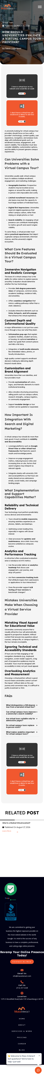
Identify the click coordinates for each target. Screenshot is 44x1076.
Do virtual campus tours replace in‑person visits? (20, 726)
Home (22, 1019)
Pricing (22, 1037)
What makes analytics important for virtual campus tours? (20, 733)
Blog (22, 1050)
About (22, 1025)
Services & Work (22, 1031)
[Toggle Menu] (40, 7)
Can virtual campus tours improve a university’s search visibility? (21, 713)
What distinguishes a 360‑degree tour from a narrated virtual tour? (20, 706)
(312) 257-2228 (22, 988)
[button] (22, 706)
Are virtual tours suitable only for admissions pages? (20, 719)
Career (22, 1044)
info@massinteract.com (22, 976)
